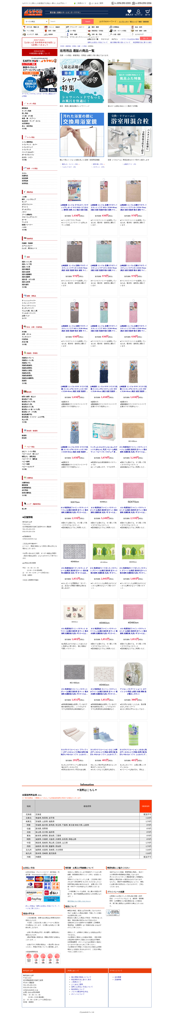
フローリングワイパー (29, 217)
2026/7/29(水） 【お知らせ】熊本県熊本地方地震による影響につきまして (40, 42)
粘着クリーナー (27, 225)
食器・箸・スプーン (29, 118)
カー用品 (73, 31)
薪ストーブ (133, 21)
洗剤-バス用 (26, 267)
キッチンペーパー (28, 308)
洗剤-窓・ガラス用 (28, 279)
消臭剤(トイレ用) (28, 360)
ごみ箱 (24, 197)
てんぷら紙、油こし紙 (29, 311)
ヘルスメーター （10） (69, 167)
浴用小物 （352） (99, 164)
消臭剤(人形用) (27, 370)
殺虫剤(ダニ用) (27, 404)
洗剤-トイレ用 (27, 262)
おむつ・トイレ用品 (29, 451)
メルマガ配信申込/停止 (79, 992)
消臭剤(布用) (26, 373)
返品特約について (78, 989)
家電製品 (116, 27)
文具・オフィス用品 (119, 31)
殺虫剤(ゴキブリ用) (28, 402)
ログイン (115, 39)
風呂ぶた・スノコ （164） (70, 164)
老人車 (24, 509)
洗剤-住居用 (26, 272)
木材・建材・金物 (140, 31)
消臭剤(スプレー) (28, 358)
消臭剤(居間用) (27, 368)
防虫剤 (24, 438)
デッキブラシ (26, 209)
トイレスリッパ (27, 147)
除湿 (140, 21)
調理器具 (25, 108)
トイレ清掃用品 (27, 142)
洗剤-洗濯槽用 (27, 274)
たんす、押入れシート (29, 248)
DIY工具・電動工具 (33, 27)
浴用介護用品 (26, 493)
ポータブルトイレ (28, 155)
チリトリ (25, 207)
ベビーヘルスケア (28, 467)
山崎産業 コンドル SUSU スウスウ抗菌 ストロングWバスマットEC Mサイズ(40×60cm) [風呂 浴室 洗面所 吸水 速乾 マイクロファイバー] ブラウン (74, 391)
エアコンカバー (27, 246)
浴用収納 (25, 181)
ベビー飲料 (26, 461)
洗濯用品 (25, 176)
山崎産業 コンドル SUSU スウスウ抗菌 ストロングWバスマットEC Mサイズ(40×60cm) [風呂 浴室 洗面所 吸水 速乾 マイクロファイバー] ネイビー (103, 391)
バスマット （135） (99, 167)
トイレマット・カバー (29, 144)
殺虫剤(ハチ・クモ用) (29, 412)
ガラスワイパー (27, 204)
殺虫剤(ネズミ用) (28, 407)
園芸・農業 (95, 27)
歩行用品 (25, 490)
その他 (24, 128)
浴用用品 (25, 183)
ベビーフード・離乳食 (29, 459)
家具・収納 (52, 31)
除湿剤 (24, 435)
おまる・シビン (27, 157)
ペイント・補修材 (54, 27)
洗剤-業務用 (26, 269)
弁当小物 (25, 342)
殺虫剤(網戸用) (27, 414)
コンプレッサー (124, 21)
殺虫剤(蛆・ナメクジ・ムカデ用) (33, 417)
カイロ (24, 318)
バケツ (24, 212)
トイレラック (26, 149)
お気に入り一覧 (92, 39)
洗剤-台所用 (26, 282)
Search (87, 21)
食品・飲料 (138, 27)
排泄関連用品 (26, 488)
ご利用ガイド (81, 3)
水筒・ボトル (26, 334)
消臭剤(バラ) (26, 363)
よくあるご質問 (97, 3)
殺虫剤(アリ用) (27, 399)
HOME (62, 46)
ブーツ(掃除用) (27, 214)
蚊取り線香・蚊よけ (29, 396)
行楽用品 (25, 339)
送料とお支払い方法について (98, 42)
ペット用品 (30, 31)
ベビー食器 (26, 464)
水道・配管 (116, 34)
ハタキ (24, 227)
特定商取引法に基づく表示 (142, 42)
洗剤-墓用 (25, 284)
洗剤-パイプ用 (27, 264)
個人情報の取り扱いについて (120, 42)
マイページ (105, 39)
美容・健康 (73, 34)
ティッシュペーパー (29, 300)
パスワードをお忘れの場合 (129, 39)
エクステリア (139, 34)
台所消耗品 (26, 123)
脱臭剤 (24, 381)
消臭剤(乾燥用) (27, 365)
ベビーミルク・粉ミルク (30, 454)
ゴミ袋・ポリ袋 (27, 116)
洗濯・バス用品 (82, 46)
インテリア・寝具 (32, 34)
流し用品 (25, 113)
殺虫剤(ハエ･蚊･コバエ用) (31, 409)
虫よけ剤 (25, 419)
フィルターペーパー (29, 313)
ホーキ (24, 220)
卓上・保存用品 (27, 126)
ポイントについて (78, 994)
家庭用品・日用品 (97, 31)
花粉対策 (146, 21)
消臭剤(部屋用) (27, 375)
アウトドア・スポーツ (77, 27)
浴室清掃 (25, 178)
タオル (24, 173)
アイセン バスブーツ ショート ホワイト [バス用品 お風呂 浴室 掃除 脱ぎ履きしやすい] (133, 691)
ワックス (25, 222)
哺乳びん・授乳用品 (29, 456)
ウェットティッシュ (29, 305)
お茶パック (26, 316)
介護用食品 (26, 483)
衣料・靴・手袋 (97, 34)
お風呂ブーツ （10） (130, 164)
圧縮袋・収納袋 (27, 243)
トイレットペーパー (29, 303)
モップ (24, 202)
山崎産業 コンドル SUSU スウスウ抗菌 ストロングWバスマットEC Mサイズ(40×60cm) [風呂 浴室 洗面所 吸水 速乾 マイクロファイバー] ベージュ (133, 391)
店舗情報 (118, 979)
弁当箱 (24, 332)
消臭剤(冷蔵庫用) (28, 378)
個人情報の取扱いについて (81, 977)
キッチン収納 (26, 111)
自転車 (50, 34)
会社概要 (118, 977)
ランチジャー (26, 337)
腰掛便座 (25, 485)
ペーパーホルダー (28, 152)
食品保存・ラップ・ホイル (31, 121)
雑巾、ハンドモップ (29, 199)
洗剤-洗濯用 (26, 277)
